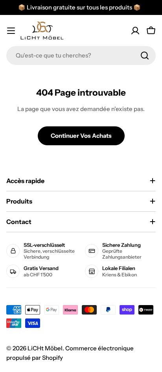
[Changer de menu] (11, 30)
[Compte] (135, 30)
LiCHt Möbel (45, 348)
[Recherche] (144, 55)
